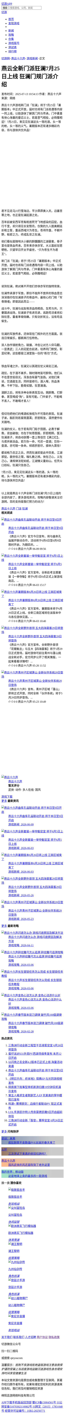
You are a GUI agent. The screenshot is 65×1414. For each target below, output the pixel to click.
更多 (4, 800)
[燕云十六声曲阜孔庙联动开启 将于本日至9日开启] (32, 523)
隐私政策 (54, 1337)
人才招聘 (30, 1337)
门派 (18, 508)
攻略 (11, 34)
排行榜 (12, 51)
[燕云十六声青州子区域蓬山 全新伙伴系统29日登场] (32, 676)
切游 (4, 12)
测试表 (12, 47)
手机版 (16, 1402)
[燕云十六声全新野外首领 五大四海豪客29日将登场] (32, 632)
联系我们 (18, 1337)
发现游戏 (13, 23)
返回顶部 (26, 1402)
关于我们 (6, 1337)
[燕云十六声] (9, 777)
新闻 (11, 30)
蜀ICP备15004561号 (44, 1402)
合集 (11, 39)
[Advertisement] (32, 167)
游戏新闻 (32, 58)
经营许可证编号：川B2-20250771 (25, 1410)
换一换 (5, 1182)
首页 (11, 19)
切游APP (6, 3)
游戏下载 (6, 796)
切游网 (5, 58)
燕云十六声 (18, 58)
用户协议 (42, 1337)
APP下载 (6, 1402)
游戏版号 (13, 43)
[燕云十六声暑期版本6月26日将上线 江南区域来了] (32, 596)
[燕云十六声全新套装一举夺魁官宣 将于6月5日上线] (32, 560)
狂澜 (25, 508)
